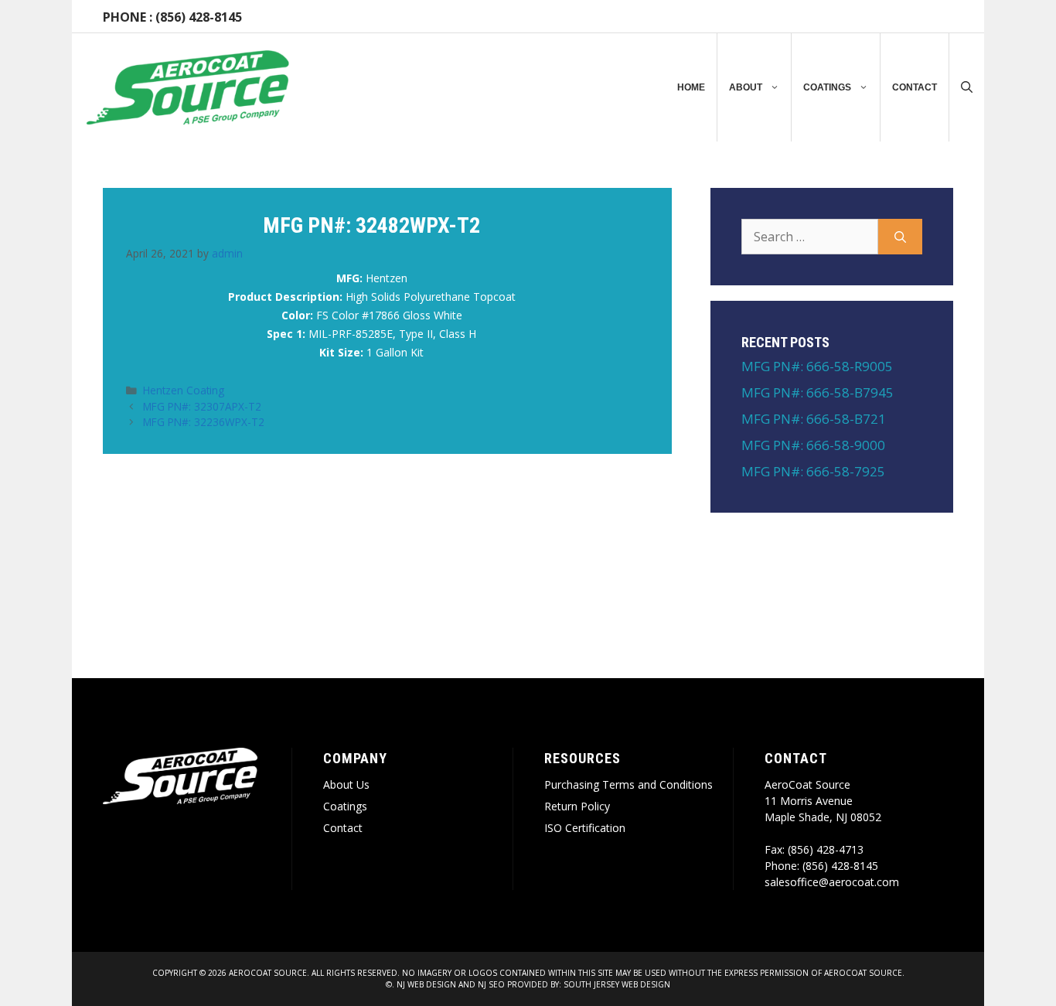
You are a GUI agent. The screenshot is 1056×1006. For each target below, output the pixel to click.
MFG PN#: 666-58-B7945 (817, 392)
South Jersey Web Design (617, 984)
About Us (346, 784)
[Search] (900, 236)
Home (691, 87)
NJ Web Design (425, 984)
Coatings (827, 87)
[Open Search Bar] (966, 87)
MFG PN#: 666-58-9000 (813, 445)
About (745, 87)
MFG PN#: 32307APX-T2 (202, 406)
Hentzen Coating (183, 390)
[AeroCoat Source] (188, 87)
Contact (914, 87)
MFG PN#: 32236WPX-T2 (203, 421)
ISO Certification (584, 827)
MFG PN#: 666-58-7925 (813, 471)
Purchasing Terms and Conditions (628, 784)
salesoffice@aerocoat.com (832, 882)
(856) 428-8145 (198, 17)
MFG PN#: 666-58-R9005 (817, 366)
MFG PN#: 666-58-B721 (813, 419)
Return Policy (577, 806)
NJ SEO (491, 984)
